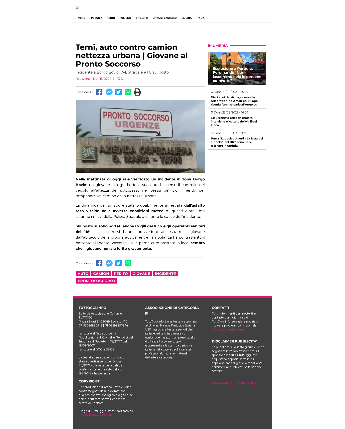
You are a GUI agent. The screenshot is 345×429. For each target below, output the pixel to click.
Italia (200, 17)
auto (83, 274)
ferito (121, 274)
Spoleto (142, 17)
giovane (141, 274)
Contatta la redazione (228, 329)
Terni (111, 17)
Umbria (186, 17)
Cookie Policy (246, 383)
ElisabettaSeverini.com (95, 415)
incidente (165, 274)
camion (101, 274)
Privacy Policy (222, 383)
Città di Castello (165, 17)
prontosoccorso (96, 281)
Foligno (125, 17)
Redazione (83, 78)
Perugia (96, 17)
